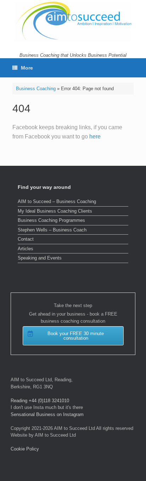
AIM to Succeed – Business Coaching (57, 201)
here (95, 136)
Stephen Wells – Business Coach (52, 230)
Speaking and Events (40, 258)
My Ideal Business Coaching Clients (55, 211)
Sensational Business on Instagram (47, 414)
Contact (26, 239)
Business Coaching (36, 88)
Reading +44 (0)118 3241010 (40, 400)
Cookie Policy (25, 449)
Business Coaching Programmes (51, 220)
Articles (25, 248)
